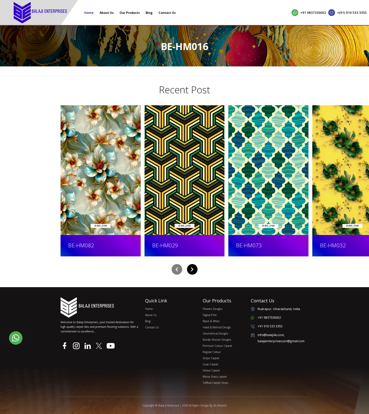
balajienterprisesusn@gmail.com (281, 341)
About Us (107, 13)
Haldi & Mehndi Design (217, 327)
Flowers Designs (213, 309)
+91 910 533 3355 (270, 326)
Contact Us (167, 13)
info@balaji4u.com (271, 335)
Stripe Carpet (211, 358)
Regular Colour (212, 352)
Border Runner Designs (217, 339)
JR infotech (220, 405)
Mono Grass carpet (215, 376)
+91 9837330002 (313, 12)
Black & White (211, 321)
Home (89, 13)
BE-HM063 (333, 245)
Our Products (130, 13)
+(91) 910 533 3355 (352, 12)
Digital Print (210, 315)
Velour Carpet (211, 370)
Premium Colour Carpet (217, 346)
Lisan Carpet (210, 364)
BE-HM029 (81, 245)
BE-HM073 (165, 245)
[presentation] (177, 269)
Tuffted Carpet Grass (216, 383)
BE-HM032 (249, 245)
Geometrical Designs (215, 333)
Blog (149, 13)
